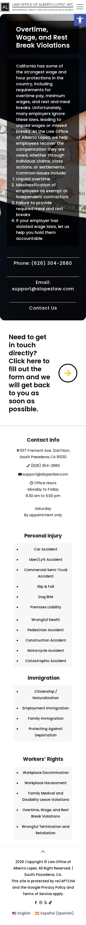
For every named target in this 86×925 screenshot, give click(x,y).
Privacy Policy (53, 887)
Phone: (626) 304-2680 (43, 263)
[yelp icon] (45, 902)
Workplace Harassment (46, 783)
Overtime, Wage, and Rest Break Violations (45, 813)
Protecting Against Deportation (46, 732)
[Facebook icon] (36, 902)
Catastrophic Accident (45, 660)
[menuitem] (21, 913)
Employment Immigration (45, 708)
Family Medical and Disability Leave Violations (45, 796)
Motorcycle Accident (46, 650)
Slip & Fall (45, 586)
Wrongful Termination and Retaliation (45, 829)
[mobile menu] (80, 7)
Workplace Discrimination (46, 772)
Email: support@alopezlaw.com (43, 285)
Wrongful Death (45, 619)
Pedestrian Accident (46, 630)
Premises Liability (45, 607)
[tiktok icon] (50, 902)
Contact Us (43, 308)
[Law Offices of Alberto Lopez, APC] (37, 7)
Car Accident (45, 549)
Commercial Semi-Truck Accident (45, 573)
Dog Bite (45, 596)
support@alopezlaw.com (45, 474)
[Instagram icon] (40, 902)
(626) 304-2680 (45, 465)
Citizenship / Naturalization (46, 694)
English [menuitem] (24, 913)
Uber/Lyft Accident (45, 559)
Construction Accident (45, 640)
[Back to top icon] (43, 851)
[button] (80, 20)
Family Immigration (46, 718)
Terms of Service (37, 893)
